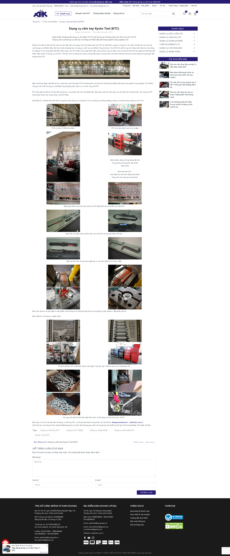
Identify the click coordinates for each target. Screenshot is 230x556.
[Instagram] (93, 537)
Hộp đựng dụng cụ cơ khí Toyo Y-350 (26, 549)
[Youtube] (89, 537)
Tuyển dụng (173, 6)
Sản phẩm (145, 6)
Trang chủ (127, 6)
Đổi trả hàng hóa (137, 525)
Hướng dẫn (183, 6)
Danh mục (65, 13)
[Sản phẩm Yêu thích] (184, 13)
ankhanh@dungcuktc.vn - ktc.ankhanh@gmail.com (89, 6)
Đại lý (154, 6)
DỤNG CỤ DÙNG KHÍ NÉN (171, 41)
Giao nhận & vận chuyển (140, 514)
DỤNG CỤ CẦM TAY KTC (170, 37)
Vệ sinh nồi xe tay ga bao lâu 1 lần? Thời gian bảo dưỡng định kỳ (183, 84)
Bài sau (149, 442)
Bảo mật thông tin (137, 521)
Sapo (150, 553)
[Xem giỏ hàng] (195, 13)
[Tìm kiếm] (173, 13)
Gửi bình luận (146, 492)
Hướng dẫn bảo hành (139, 518)
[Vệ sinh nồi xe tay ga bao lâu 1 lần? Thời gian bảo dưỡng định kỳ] (164, 85)
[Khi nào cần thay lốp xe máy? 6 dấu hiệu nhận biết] (164, 65)
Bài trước (139, 442)
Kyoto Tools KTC (42, 435)
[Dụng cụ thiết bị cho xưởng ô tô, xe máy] (40, 13)
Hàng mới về (118, 13)
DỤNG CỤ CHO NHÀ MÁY (170, 48)
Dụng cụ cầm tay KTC (49, 430)
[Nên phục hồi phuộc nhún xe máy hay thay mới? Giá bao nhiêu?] (164, 75)
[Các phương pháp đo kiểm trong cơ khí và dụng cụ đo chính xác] (164, 104)
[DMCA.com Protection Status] (181, 525)
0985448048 (58, 6)
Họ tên (35, 480)
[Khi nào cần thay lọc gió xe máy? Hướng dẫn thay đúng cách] (164, 94)
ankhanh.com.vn (97, 533)
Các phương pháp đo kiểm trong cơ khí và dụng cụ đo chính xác (181, 104)
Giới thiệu (136, 6)
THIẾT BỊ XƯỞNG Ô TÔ (169, 44)
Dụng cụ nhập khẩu (98, 430)
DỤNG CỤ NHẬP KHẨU (169, 51)
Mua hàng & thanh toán (140, 511)
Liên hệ (194, 6)
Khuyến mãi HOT (82, 13)
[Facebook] (85, 537)
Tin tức (163, 6)
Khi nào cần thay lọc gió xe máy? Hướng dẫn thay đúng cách (181, 94)
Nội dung (36, 457)
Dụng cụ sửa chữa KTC (124, 430)
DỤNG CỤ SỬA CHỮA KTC (171, 33)
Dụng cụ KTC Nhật (74, 430)
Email (98, 480)
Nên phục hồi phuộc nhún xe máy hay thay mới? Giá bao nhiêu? (182, 74)
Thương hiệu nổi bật (101, 13)
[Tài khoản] (190, 13)
